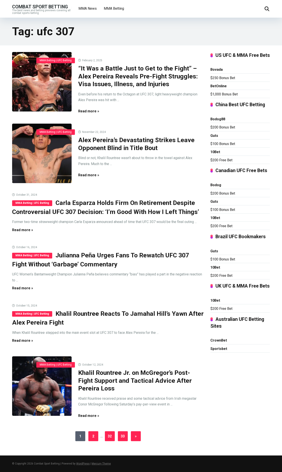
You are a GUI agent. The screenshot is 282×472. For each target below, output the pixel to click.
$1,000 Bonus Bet (224, 94)
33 (123, 436)
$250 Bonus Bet (222, 78)
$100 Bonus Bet (222, 144)
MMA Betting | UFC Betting (56, 60)
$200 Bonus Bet (222, 127)
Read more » (88, 111)
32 (110, 436)
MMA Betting (114, 8)
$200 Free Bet (221, 160)
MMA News (87, 8)
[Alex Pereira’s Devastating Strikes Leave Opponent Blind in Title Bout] (42, 153)
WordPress (83, 463)
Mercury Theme (101, 463)
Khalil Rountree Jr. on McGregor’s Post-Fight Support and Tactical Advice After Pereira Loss (135, 380)
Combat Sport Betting (40, 6)
